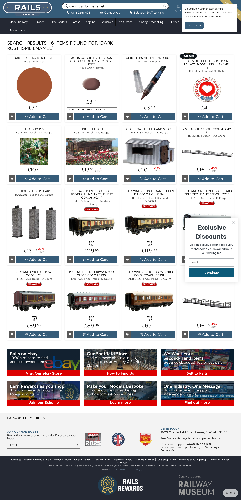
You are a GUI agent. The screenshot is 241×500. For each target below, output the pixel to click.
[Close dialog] (233, 222)
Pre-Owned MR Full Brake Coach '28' (34, 274)
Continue (211, 272)
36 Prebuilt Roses (92, 129)
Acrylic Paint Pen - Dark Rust (149, 58)
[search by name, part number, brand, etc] (65, 6)
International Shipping (192, 459)
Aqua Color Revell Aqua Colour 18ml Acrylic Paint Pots (91, 61)
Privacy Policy (62, 459)
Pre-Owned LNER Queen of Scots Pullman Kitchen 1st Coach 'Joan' (91, 194)
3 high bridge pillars (34, 191)
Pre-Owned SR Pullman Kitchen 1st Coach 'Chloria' (149, 193)
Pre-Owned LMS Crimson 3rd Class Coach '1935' (91, 274)
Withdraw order (144, 459)
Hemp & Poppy (34, 129)
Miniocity (155, 61)
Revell (100, 68)
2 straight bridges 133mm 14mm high (207, 131)
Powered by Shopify (134, 470)
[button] (178, 9)
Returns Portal (123, 459)
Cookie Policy (82, 459)
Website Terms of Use (37, 459)
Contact (16, 459)
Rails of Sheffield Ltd (117, 470)
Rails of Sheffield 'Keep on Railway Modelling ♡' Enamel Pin (207, 64)
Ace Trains (207, 198)
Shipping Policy (167, 459)
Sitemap (122, 462)
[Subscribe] (77, 445)
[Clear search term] (165, 6)
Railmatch (38, 61)
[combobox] (115, 6)
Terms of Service (219, 459)
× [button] (234, 7)
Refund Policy (102, 459)
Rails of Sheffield (214, 71)
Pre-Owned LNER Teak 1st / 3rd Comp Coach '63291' (149, 274)
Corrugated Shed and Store (149, 129)
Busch (33, 132)
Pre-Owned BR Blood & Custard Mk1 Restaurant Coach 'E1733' (207, 193)
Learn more (194, 25)
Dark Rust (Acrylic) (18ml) (34, 58)
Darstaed (105, 201)
